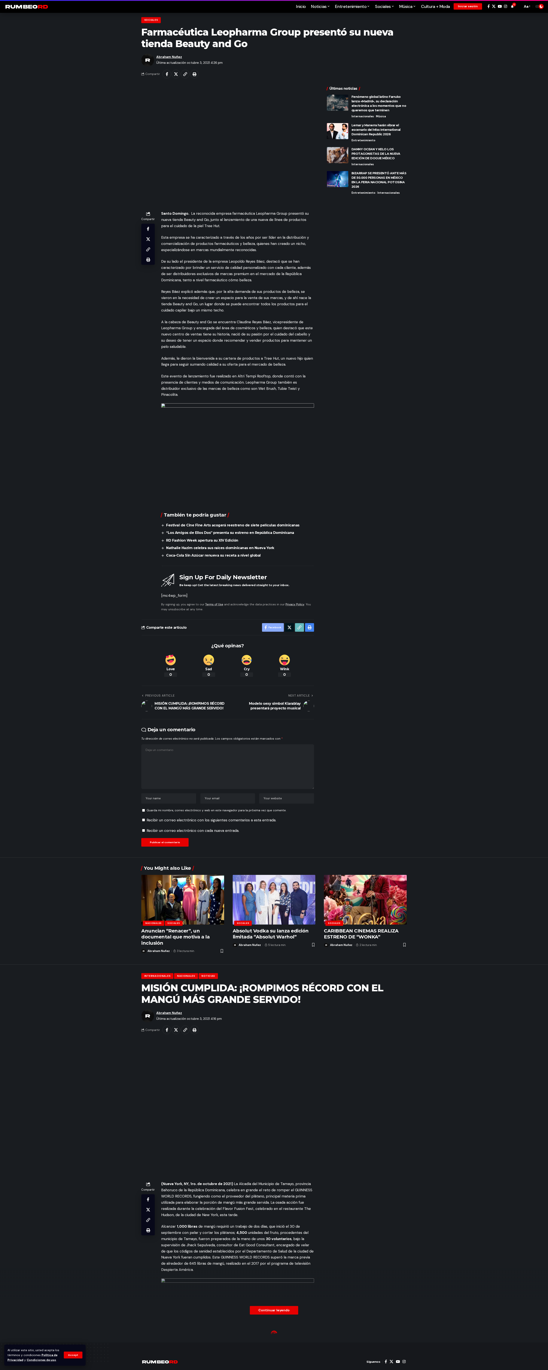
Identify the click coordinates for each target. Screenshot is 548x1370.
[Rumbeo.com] (26, 6)
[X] (494, 6)
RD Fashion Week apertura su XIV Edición (202, 540)
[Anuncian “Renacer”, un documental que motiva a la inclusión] (182, 900)
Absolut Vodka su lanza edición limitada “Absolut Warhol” (271, 934)
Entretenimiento (363, 140)
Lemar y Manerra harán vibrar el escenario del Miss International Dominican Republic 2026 (376, 129)
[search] (518, 6)
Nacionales (153, 923)
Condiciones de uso (41, 1360)
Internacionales (362, 116)
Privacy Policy (295, 604)
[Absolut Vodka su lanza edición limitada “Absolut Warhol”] (274, 900)
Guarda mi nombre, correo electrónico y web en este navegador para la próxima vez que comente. (216, 810)
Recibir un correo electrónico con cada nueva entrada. (193, 830)
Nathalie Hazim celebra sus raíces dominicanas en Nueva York (220, 548)
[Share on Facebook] (166, 74)
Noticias (208, 976)
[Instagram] (505, 6)
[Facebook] (488, 6)
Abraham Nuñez (169, 57)
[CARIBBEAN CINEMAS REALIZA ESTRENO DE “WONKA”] (365, 900)
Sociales (151, 20)
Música (381, 116)
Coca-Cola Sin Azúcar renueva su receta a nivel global (213, 555)
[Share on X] (176, 74)
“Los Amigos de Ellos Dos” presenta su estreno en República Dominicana (230, 533)
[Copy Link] (185, 74)
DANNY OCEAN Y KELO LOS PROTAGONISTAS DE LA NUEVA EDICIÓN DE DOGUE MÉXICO (375, 153)
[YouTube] (500, 6)
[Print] (194, 74)
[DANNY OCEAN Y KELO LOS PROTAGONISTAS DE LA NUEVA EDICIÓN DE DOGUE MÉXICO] (337, 155)
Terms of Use (214, 604)
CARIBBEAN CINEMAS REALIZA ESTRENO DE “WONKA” (361, 934)
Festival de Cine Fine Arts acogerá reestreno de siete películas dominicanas (232, 525)
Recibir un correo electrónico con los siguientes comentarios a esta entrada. (211, 820)
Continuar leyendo (274, 1310)
